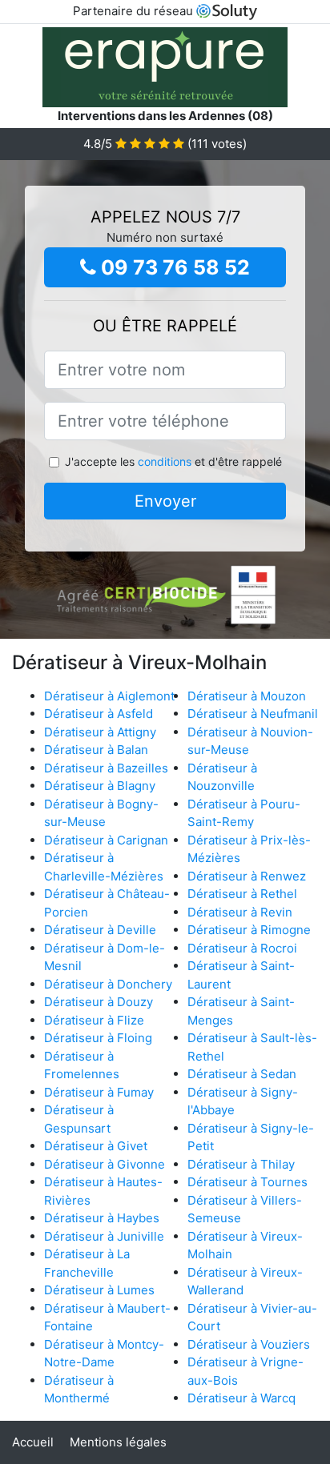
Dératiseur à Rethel (242, 893)
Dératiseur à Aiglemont (109, 696)
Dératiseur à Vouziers (248, 1344)
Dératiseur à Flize (94, 1020)
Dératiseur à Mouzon (246, 696)
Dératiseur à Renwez (246, 876)
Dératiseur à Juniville (104, 1236)
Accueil (33, 1442)
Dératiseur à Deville (100, 929)
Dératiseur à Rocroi (242, 948)
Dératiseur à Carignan (106, 840)
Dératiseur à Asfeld (98, 713)
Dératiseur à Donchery (108, 984)
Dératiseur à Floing (98, 1037)
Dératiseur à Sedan (241, 1073)
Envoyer (165, 501)
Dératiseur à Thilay (241, 1164)
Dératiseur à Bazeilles (106, 768)
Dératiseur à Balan (96, 749)
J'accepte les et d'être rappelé (173, 461)
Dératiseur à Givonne (104, 1164)
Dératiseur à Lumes (99, 1290)
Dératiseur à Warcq (241, 1398)
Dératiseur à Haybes (101, 1217)
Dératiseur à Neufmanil (252, 713)
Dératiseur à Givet (95, 1145)
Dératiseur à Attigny (100, 732)
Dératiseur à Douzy (98, 1001)
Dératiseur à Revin (239, 912)
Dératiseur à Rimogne (249, 929)
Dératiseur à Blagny (99, 785)
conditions (164, 461)
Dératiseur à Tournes (247, 1181)
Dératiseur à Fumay (99, 1092)
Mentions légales (118, 1442)
